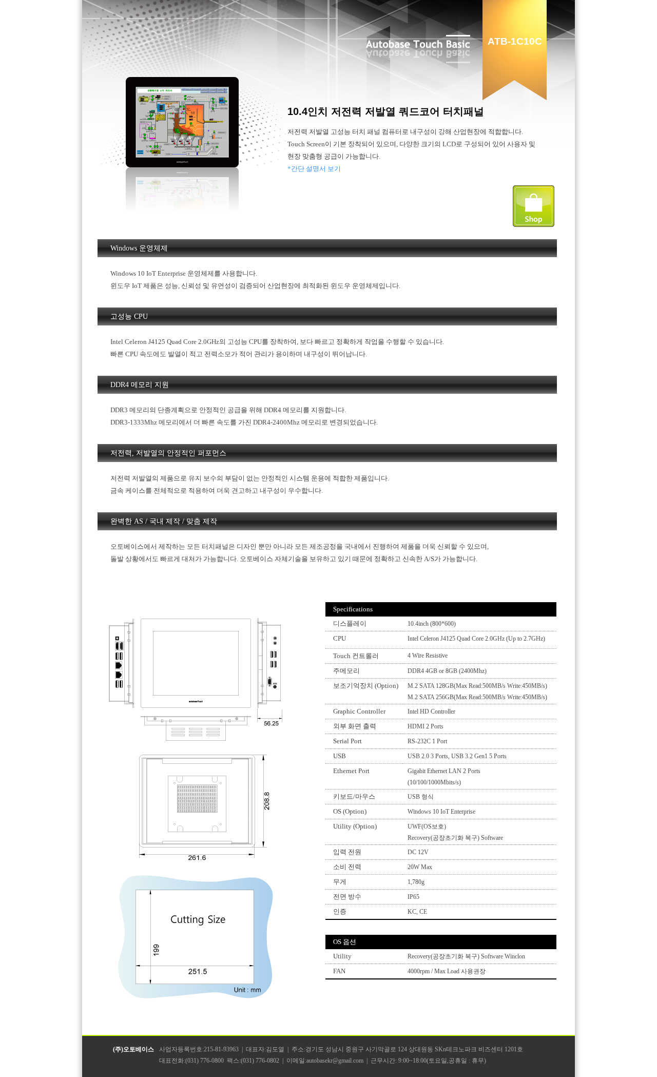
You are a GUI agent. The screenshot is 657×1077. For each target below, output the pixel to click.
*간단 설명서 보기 (314, 168)
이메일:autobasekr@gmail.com (324, 1060)
